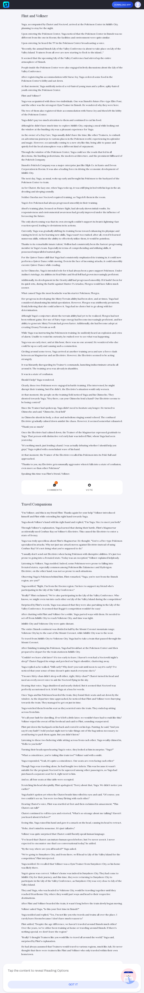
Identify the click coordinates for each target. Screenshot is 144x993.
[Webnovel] (6, 5)
